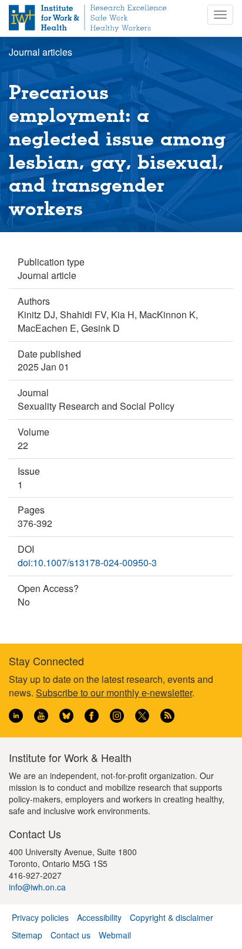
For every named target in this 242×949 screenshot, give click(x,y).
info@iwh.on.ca (37, 887)
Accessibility (99, 917)
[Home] (87, 18)
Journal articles (40, 52)
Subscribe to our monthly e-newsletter (114, 692)
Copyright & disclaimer (171, 917)
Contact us (70, 935)
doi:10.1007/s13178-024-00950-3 (87, 562)
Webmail (115, 935)
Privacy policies (40, 917)
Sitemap (27, 935)
